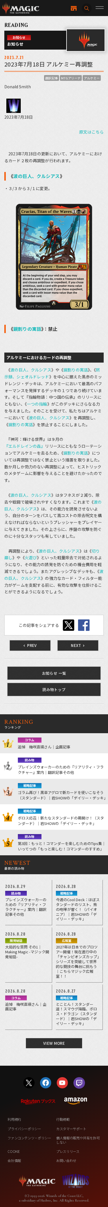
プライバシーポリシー (24, 1128)
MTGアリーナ (71, 78)
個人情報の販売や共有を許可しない (78, 1139)
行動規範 (63, 1119)
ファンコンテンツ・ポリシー (29, 1137)
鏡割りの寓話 (27, 328)
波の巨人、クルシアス (36, 176)
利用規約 (14, 1119)
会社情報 (14, 1160)
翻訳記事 (51, 78)
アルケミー (92, 78)
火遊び (31, 557)
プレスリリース (67, 1151)
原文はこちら (91, 132)
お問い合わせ (66, 1160)
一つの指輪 (37, 404)
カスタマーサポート (71, 1128)
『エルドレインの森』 (24, 446)
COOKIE (13, 1151)
